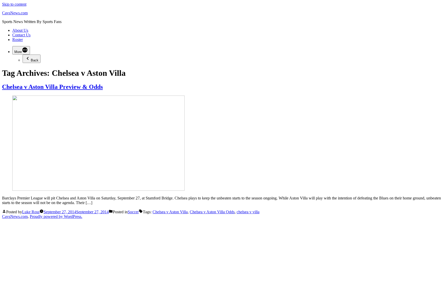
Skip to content (14, 4)
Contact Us (21, 35)
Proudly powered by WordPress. (56, 216)
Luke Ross (30, 212)
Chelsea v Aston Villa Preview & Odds (52, 86)
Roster (17, 39)
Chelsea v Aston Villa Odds (212, 212)
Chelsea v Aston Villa (170, 212)
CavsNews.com (15, 13)
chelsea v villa (248, 212)
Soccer (133, 212)
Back (34, 60)
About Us (20, 30)
